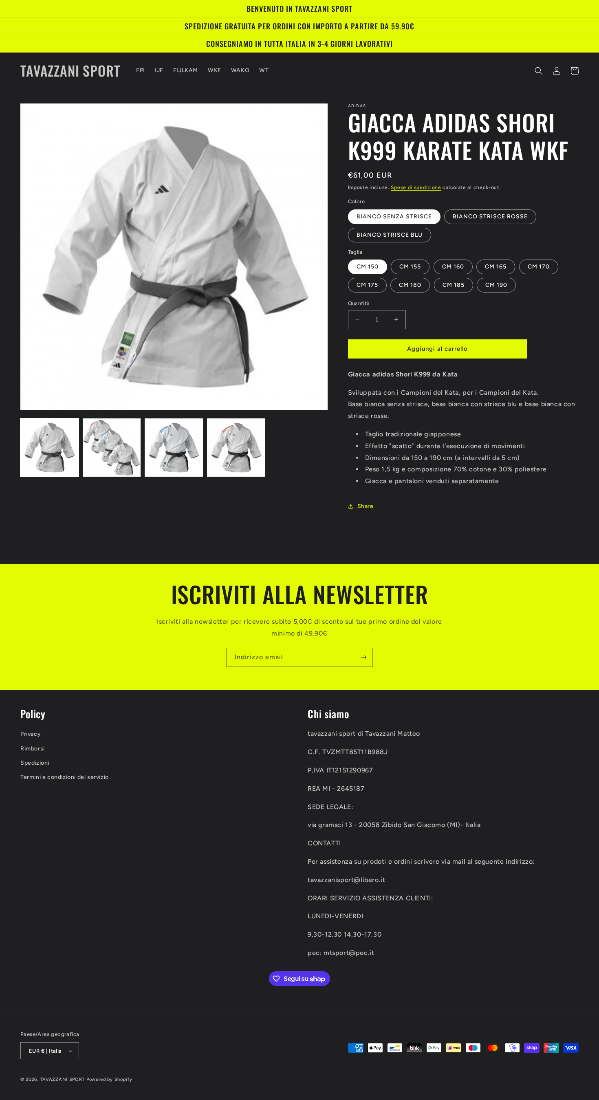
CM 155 (410, 266)
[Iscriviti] (363, 657)
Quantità (359, 303)
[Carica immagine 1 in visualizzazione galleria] (49, 447)
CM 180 (410, 285)
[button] (539, 71)
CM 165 (496, 266)
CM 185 (454, 285)
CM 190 (496, 285)
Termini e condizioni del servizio (64, 777)
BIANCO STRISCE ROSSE (490, 216)
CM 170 (539, 266)
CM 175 (367, 285)
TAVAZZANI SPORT (62, 1079)
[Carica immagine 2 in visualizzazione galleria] (112, 447)
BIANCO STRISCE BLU (390, 234)
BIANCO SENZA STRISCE (394, 216)
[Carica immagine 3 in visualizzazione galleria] (174, 447)
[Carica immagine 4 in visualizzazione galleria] (236, 447)
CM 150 (368, 266)
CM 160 (453, 266)
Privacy (30, 733)
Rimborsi (32, 748)
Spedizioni (34, 762)
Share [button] (365, 506)
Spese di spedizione (416, 187)
